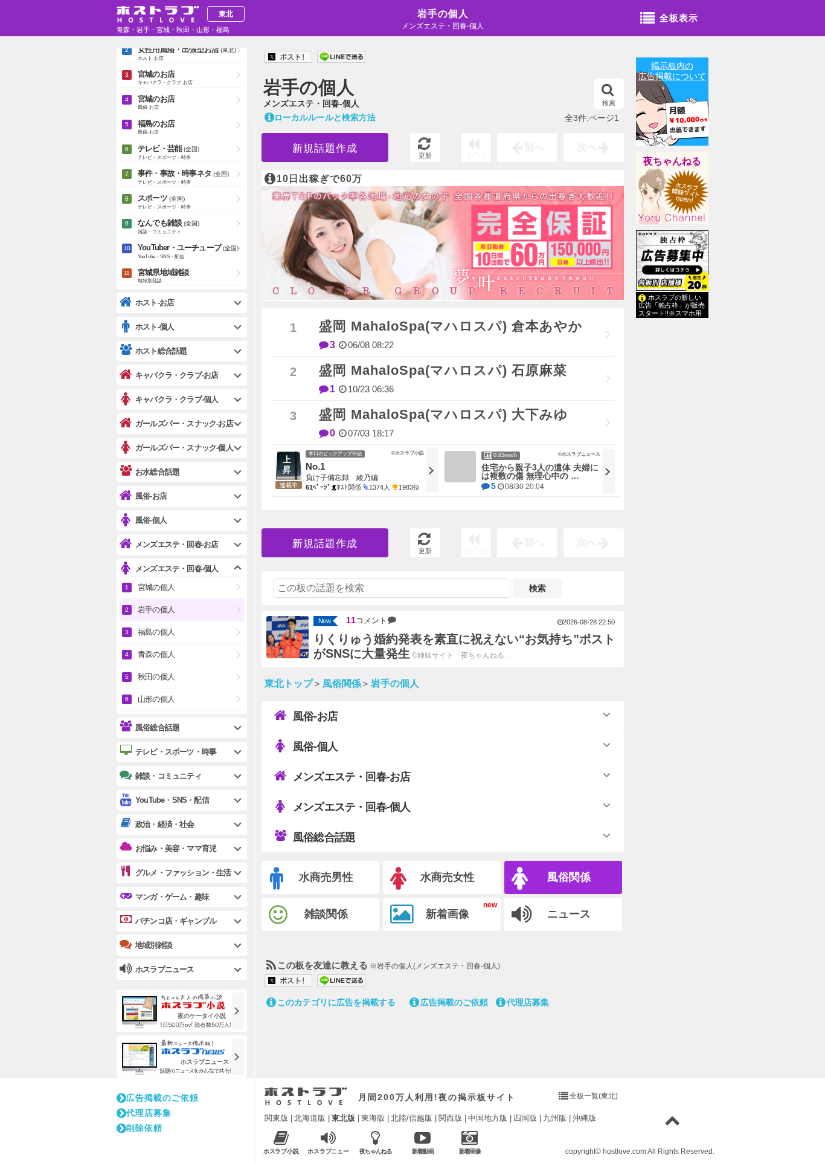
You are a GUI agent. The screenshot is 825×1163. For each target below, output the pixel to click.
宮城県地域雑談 (163, 275)
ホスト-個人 (154, 326)
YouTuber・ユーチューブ (188, 251)
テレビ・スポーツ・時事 (175, 751)
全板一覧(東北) (594, 1096)
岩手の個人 (443, 13)
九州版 (555, 1118)
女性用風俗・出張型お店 (187, 53)
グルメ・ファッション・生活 (183, 872)
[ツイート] (288, 57)
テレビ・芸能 (168, 152)
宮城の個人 (156, 587)
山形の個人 (156, 699)
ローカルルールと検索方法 (325, 117)
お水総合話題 (157, 471)
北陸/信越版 (411, 1118)
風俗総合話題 (324, 837)
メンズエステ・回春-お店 (351, 777)
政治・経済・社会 (164, 824)
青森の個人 (156, 654)
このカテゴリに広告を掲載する (336, 1002)
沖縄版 (584, 1118)
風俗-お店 (315, 716)
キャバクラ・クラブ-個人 (176, 399)
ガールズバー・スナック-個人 (184, 447)
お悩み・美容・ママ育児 (175, 848)
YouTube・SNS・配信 (172, 800)
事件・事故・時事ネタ (183, 177)
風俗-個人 (315, 746)
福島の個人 (156, 632)
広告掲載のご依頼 (454, 1002)
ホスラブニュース (328, 1151)
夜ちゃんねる (672, 161)
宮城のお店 (165, 77)
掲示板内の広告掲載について (672, 71)
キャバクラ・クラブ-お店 (176, 375)
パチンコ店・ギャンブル (175, 920)
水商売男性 (326, 877)
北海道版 (310, 1118)
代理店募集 (528, 1002)
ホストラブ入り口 (306, 1096)
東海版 (373, 1118)
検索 (608, 102)
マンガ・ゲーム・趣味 (172, 896)
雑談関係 (326, 914)
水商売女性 (447, 877)
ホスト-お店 (154, 302)
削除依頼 (144, 1128)
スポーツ (164, 201)
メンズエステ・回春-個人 (351, 807)
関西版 (450, 1118)
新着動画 (423, 1151)
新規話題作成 (325, 148)
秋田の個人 (156, 676)
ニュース (569, 914)
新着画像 (447, 914)
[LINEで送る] (341, 57)
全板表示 (679, 18)
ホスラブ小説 (281, 1151)
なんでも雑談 (168, 226)
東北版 (343, 1118)
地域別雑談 (153, 945)
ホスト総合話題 (161, 350)
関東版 (276, 1118)
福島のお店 (156, 127)
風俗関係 (569, 877)
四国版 (525, 1118)
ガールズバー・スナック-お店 (184, 423)
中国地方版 (487, 1118)
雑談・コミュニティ (168, 775)
